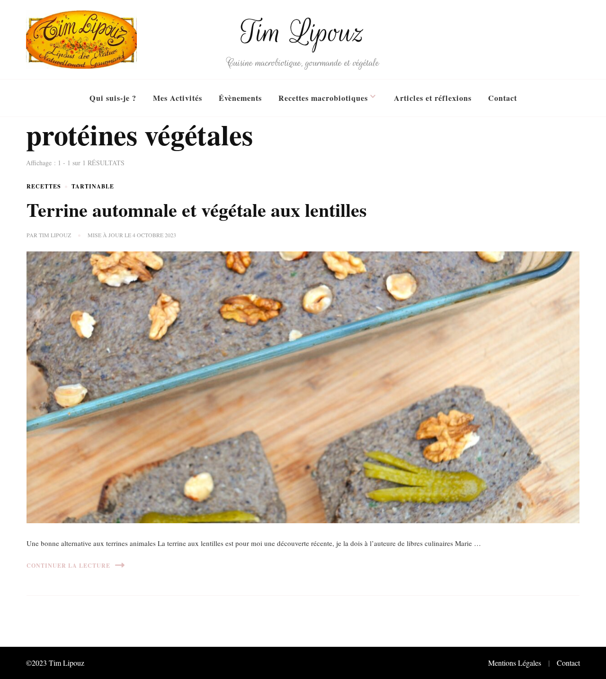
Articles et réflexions (433, 98)
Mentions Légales (514, 663)
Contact (502, 98)
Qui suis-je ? (112, 98)
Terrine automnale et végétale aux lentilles (197, 209)
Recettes (44, 186)
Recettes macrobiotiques (323, 98)
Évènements (240, 98)
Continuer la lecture (68, 566)
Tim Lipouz (303, 32)
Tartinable (92, 186)
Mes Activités (177, 98)
